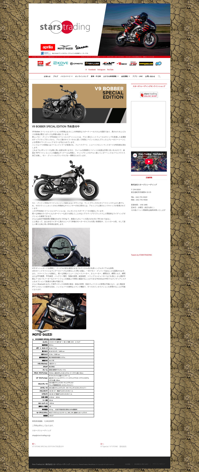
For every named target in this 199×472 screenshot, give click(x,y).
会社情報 (124, 76)
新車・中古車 (96, 76)
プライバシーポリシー (158, 464)
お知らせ (47, 76)
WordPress (91, 464)
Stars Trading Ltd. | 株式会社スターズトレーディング (51, 464)
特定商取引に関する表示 (141, 464)
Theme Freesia (83, 464)
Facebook (92, 69)
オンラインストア (81, 76)
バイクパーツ (65, 76)
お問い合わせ (150, 76)
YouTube (110, 69)
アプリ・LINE (138, 76)
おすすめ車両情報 (110, 76)
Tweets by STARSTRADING (141, 255)
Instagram (101, 69)
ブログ (55, 76)
